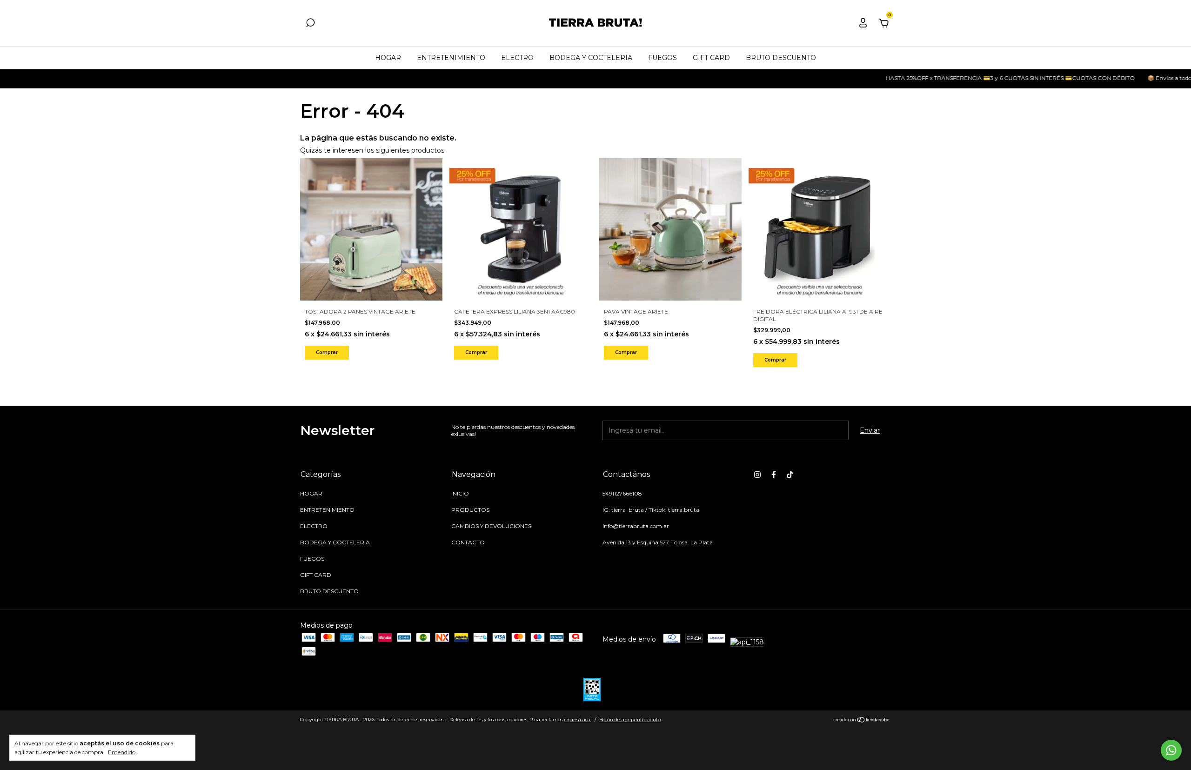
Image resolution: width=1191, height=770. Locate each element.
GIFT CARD (711, 58)
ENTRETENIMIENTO (451, 58)
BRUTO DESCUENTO (781, 58)
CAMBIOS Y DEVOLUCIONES (491, 525)
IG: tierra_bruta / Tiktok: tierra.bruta (650, 509)
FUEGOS (662, 58)
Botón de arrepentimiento (630, 719)
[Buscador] (310, 24)
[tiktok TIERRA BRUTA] (790, 474)
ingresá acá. (577, 719)
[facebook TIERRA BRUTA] (773, 474)
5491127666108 (622, 493)
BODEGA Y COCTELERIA (590, 58)
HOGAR (388, 58)
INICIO (460, 493)
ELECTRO (517, 58)
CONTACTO (468, 542)
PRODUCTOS (470, 509)
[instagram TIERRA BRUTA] (757, 474)
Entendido (121, 752)
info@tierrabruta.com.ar (635, 525)
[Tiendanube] (862, 720)
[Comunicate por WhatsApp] (1171, 750)
